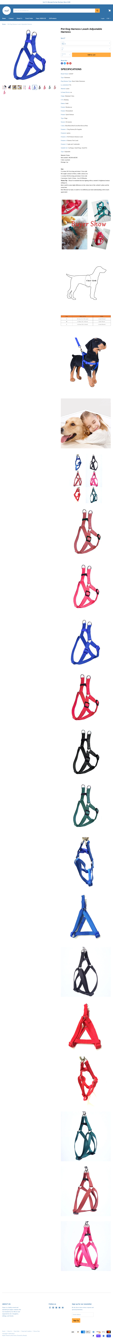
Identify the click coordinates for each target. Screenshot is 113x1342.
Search (3, 1331)
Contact (11, 18)
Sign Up (76, 1320)
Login (102, 18)
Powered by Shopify (22, 1335)
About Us (19, 18)
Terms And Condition (26, 1331)
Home (4, 18)
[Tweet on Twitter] (65, 63)
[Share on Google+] (67, 63)
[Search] (97, 11)
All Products (52, 18)
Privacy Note (37, 1331)
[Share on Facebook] (62, 63)
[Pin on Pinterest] (70, 63)
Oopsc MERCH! (41, 18)
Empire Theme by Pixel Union (9, 1335)
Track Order (29, 18)
